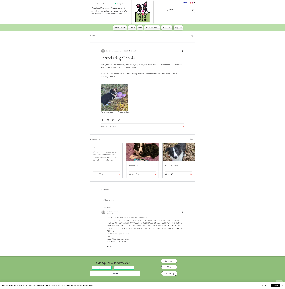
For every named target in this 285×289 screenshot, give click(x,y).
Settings (265, 285)
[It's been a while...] (179, 152)
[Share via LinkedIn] (113, 120)
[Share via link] (119, 120)
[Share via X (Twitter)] (108, 120)
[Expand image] (114, 97)
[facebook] (195, 3)
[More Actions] (182, 212)
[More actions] (182, 51)
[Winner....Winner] (142, 152)
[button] (194, 10)
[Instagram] (191, 3)
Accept (275, 285)
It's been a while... (172, 165)
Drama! (96, 147)
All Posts (93, 36)
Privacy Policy (88, 285)
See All (192, 139)
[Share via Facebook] (102, 120)
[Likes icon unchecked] (108, 246)
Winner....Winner (135, 165)
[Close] (282, 285)
